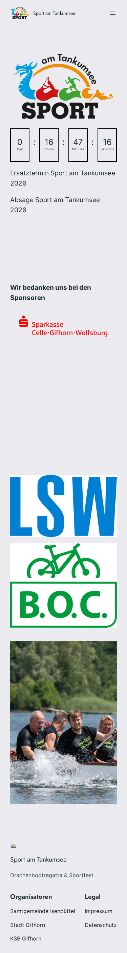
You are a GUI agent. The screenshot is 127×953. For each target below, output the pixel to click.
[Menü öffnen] (113, 13)
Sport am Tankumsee (54, 13)
